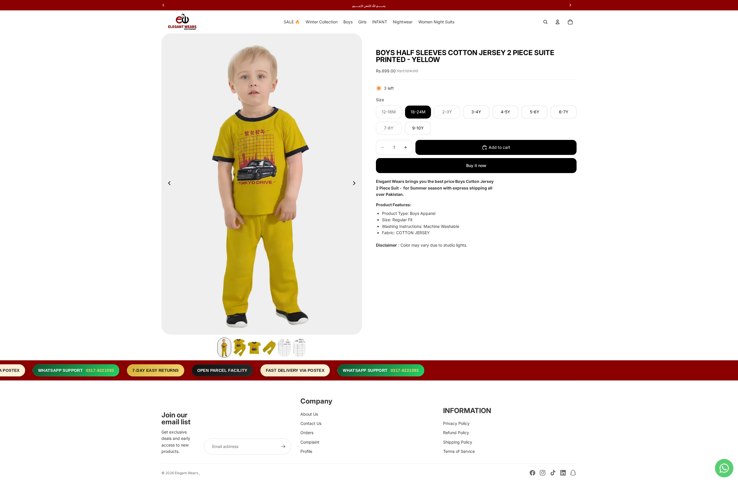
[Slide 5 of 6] (284, 347)
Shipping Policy (457, 442)
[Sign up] (283, 446)
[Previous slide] (167, 184)
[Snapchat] (573, 472)
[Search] (545, 22)
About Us (309, 414)
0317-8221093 (90, 370)
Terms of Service (459, 451)
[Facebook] (532, 472)
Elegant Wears (187, 473)
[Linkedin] (563, 472)
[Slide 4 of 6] (269, 347)
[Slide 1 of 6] (224, 347)
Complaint (309, 442)
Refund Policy (456, 432)
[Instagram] (542, 472)
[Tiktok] (552, 472)
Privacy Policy (456, 423)
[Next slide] (355, 184)
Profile (306, 451)
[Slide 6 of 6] (299, 347)
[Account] (557, 22)
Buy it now (476, 165)
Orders (306, 432)
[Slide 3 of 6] (254, 347)
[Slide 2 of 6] (239, 347)
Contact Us (310, 423)
